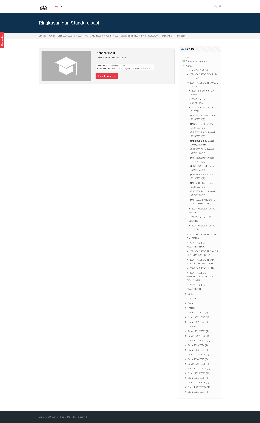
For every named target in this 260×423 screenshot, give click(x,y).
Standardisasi (105, 53)
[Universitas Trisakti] (44, 6)
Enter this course (106, 76)
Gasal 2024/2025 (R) (66, 36)
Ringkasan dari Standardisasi (69, 23)
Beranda (42, 36)
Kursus (52, 36)
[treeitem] (200, 225)
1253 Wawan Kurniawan (116, 65)
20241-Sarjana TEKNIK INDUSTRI (128, 36)
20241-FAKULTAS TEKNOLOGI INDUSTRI (95, 36)
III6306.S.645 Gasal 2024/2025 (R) (159, 36)
